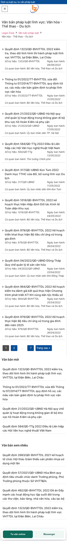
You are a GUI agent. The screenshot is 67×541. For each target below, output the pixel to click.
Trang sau (42, 348)
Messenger (49, 534)
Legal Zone (8, 32)
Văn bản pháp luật (28, 32)
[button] (5, 9)
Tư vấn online (17, 534)
